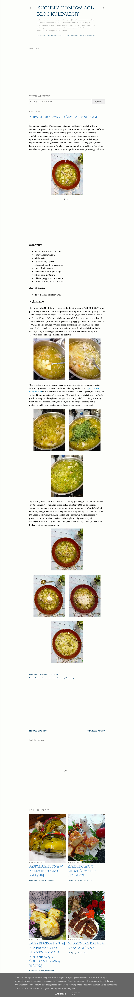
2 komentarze (83, 953)
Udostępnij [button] (33, 674)
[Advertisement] (67, 70)
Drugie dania (54, 35)
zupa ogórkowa (64, 678)
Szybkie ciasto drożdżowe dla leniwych (82, 870)
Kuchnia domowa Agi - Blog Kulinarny (65, 11)
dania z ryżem (40, 678)
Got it (76, 993)
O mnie (41, 35)
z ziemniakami (52, 678)
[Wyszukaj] (103, 7)
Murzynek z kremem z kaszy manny (86, 945)
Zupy (66, 35)
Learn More (60, 994)
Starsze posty (96, 731)
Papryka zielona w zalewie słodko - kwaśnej (46, 870)
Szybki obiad (78, 35)
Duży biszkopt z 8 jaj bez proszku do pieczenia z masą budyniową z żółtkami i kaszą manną (47, 954)
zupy (73, 678)
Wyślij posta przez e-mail (48, 674)
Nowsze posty (38, 731)
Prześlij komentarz (46, 880)
